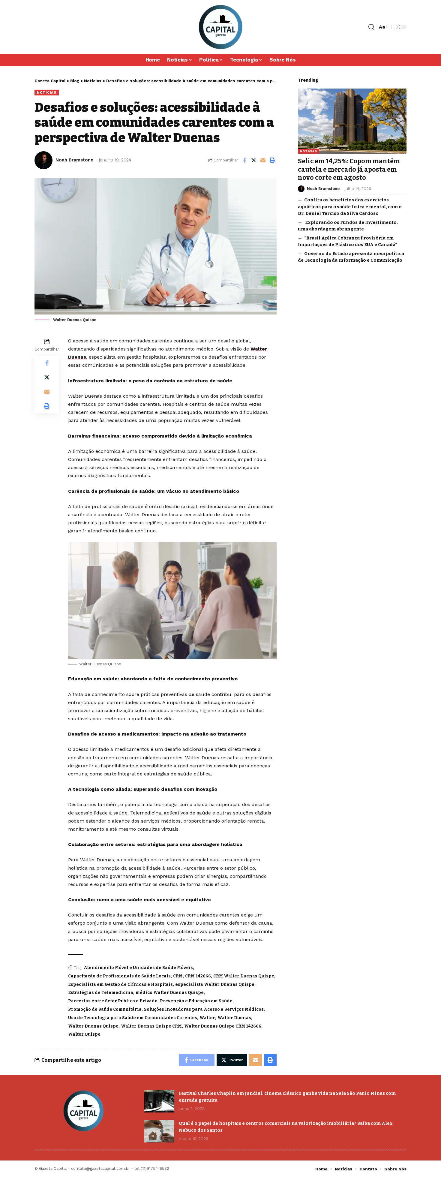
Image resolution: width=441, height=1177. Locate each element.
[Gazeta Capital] (220, 27)
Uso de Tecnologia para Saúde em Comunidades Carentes (132, 1017)
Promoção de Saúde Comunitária (105, 1009)
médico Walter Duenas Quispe (170, 992)
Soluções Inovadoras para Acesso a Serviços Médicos (204, 1009)
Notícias (46, 92)
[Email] (263, 160)
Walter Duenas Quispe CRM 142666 (222, 1026)
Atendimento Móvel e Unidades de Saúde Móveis (138, 967)
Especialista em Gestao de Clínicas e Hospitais (120, 984)
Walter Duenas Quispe (93, 1026)
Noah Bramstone (74, 160)
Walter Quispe (84, 1034)
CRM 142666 (198, 976)
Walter (207, 1017)
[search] (371, 27)
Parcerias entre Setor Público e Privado (113, 1001)
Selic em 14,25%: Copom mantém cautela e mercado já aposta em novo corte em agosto (349, 169)
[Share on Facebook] (244, 160)
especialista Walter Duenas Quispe (214, 984)
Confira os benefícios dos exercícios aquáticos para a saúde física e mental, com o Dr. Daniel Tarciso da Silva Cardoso (350, 206)
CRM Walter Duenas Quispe (243, 976)
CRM (178, 976)
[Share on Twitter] (254, 160)
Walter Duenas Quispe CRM (151, 1026)
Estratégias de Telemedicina (100, 992)
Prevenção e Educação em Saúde (196, 1001)
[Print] (272, 160)
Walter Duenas (234, 1017)
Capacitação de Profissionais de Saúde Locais (119, 976)
